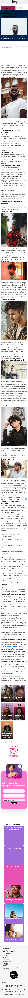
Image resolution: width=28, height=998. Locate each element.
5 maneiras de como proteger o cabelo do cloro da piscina (14, 919)
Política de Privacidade (10, 996)
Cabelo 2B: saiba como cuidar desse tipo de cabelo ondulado (14, 867)
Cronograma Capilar (7, 959)
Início (2, 46)
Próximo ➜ (14, 803)
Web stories (6, 968)
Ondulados (5, 963)
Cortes (4, 957)
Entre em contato (7, 949)
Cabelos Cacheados (8, 46)
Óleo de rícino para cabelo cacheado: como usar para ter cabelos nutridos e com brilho (14, 938)
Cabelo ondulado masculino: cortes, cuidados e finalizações (14, 900)
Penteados (5, 957)
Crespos (5, 965)
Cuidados (5, 955)
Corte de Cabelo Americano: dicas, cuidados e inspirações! (14, 828)
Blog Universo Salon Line (9, 951)
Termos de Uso (20, 996)
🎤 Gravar (18, 8)
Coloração (5, 956)
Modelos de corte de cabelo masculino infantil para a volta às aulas (14, 847)
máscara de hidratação (7, 170)
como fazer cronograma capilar (9, 646)
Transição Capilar (7, 958)
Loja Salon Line (6, 950)
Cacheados (5, 964)
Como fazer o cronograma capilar (11, 967)
